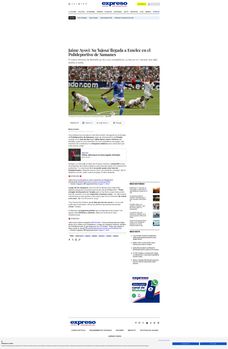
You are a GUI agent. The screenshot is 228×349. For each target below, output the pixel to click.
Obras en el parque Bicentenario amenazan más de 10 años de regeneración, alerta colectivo (146, 261)
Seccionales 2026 (106, 18)
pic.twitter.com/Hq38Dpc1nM (111, 228)
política (81, 12)
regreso (87, 236)
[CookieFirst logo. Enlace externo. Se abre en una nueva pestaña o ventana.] (2, 341)
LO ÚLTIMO (72, 12)
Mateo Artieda (73, 129)
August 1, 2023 (103, 184)
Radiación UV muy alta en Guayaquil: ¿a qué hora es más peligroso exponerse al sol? (138, 190)
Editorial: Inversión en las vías (124, 18)
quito (126, 12)
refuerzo (101, 236)
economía (91, 12)
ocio (142, 12)
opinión (100, 12)
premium (156, 12)
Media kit (132, 330)
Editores (120, 330)
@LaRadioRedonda (83, 182)
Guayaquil (118, 12)
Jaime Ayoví (79, 236)
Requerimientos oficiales (101, 330)
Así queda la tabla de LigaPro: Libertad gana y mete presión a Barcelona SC (138, 198)
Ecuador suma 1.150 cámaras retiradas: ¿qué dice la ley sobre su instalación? (137, 206)
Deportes (134, 12)
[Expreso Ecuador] (83, 325)
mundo (148, 12)
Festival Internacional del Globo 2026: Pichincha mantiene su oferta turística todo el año (138, 223)
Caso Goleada (82, 18)
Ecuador (108, 12)
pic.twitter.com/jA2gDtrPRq (100, 182)
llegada (94, 236)
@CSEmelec (96, 222)
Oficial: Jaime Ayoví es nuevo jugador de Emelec (101, 155)
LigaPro (115, 236)
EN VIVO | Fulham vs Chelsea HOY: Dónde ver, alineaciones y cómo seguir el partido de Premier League (146, 254)
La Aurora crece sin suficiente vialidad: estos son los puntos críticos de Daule (138, 214)
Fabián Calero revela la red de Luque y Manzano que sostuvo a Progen (144, 243)
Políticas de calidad (149, 330)
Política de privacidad (164, 340)
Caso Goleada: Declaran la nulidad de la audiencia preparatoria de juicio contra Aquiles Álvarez (144, 237)
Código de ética (78, 330)
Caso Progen (93, 18)
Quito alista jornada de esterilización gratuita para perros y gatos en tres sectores (146, 248)
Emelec (108, 236)
